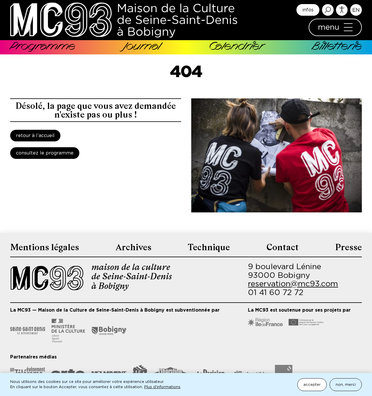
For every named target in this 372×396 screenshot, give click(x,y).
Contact (283, 247)
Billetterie (337, 47)
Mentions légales (44, 247)
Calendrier (236, 47)
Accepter (312, 385)
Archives (133, 247)
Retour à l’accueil (35, 135)
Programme (42, 47)
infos (308, 10)
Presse (348, 247)
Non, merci (346, 385)
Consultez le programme (45, 153)
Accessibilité (342, 10)
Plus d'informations (162, 387)
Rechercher (328, 10)
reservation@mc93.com (293, 284)
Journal (142, 47)
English (356, 10)
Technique (209, 247)
